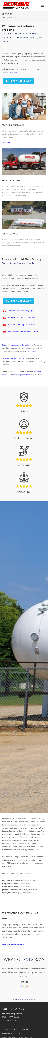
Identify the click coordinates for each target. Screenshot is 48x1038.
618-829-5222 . (14, 72)
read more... (6, 142)
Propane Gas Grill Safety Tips (20, 310)
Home (4, 18)
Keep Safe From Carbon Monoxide (22, 331)
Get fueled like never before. (13, 358)
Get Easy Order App (18, 81)
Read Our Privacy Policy (13, 944)
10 (34, 999)
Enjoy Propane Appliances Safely (22, 324)
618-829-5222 (18, 1033)
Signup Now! (32, 351)
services (5, 375)
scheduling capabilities (21, 375)
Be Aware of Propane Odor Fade (21, 317)
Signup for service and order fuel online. (18, 345)
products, (37, 372)
